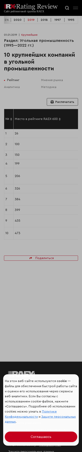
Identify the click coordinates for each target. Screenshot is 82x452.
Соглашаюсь (41, 437)
